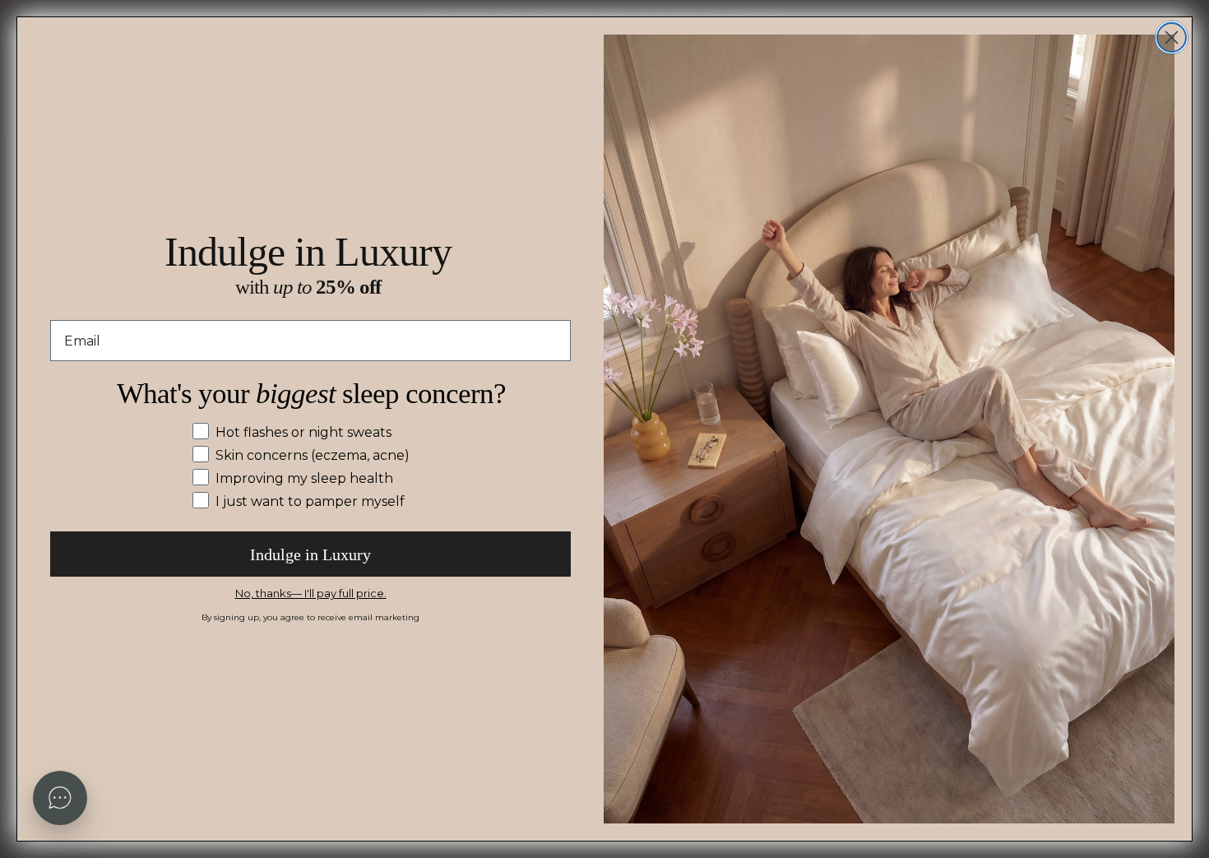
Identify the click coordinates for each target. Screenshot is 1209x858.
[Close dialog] (1171, 37)
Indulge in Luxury (310, 554)
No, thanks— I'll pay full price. (311, 593)
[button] (60, 798)
